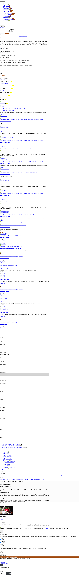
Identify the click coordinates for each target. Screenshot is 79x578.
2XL (0, 479)
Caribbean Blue (24, 475)
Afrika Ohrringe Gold (4, 279)
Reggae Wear (41, 119)
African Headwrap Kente (5, 205)
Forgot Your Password (3, 27)
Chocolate (27, 475)
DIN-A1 (21, 479)
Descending (3, 75)
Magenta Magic (68, 475)
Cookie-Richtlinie (48, 528)
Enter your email (10, 30)
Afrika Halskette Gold (4, 258)
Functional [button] (1, 544)
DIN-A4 (28, 479)
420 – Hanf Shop (6, 468)
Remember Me (3, 26)
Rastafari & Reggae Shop (25, 45)
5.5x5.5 (7, 479)
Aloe (4, 475)
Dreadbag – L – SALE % (7, 11)
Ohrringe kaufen (2, 114)
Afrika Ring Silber (3, 324)
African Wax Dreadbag (4, 237)
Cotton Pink (30, 475)
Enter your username (11, 29)
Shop (2, 457)
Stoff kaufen (1, 167)
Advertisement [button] (2, 549)
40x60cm (18, 479)
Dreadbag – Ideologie (6, 5)
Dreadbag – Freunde (6, 7)
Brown (18, 475)
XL (35, 479)
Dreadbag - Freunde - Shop (7, 108)
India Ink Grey (60, 475)
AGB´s (3, 521)
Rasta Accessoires (8, 15)
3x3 (1, 479)
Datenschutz (3, 522)
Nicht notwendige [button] (2, 541)
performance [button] (1, 553)
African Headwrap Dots (4, 195)
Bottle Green (15, 475)
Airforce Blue (2, 475)
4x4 (4, 479)
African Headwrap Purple (5, 227)
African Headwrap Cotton (5, 131)
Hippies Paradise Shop (14, 108)
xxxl (43, 479)
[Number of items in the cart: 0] (0, 34)
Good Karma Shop (6, 20)
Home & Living (8, 16)
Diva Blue (38, 475)
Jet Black (63, 475)
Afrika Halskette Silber (4, 268)
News (2, 21)
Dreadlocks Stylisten (7, 9)
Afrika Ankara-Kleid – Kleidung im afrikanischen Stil (10, 248)
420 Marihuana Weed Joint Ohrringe (7, 110)
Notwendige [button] (1, 538)
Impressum (3, 523)
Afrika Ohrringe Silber (4, 291)
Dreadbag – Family (6, 6)
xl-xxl (37, 479)
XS (40, 479)
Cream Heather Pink (34, 475)
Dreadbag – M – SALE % (8, 10)
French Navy (44, 475)
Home (20, 36)
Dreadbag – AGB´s (6, 4)
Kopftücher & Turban (30, 119)
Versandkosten (3, 262)
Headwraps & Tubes (18, 119)
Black (12, 475)
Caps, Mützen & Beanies (9, 14)
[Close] (1, 565)
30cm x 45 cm (12, 479)
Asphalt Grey (10, 475)
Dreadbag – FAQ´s (6, 451)
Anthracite (6, 475)
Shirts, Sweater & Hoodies (10, 13)
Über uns (3, 3)
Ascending (3, 74)
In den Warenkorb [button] (2, 240)
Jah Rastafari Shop (34, 45)
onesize (32, 479)
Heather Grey (48, 475)
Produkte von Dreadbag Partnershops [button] (7, 55)
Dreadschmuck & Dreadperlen (10, 19)
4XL (5, 479)
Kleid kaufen (1, 251)
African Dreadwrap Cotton (5, 121)
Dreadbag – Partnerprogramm (7, 454)
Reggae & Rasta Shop (24, 36)
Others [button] (1, 551)
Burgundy (20, 475)
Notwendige (2, 539)
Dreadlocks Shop (6, 17)
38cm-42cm (15, 479)
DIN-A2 (23, 479)
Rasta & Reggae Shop (15, 45)
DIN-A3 (26, 479)
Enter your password (11, 31)
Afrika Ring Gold (3, 301)
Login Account (7, 33)
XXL (42, 479)
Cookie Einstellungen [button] (3, 529)
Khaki (65, 475)
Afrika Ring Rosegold (4, 312)
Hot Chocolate (56, 475)
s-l (33, 479)
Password (9, 24)
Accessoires (1, 108)
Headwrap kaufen (2, 135)
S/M (34, 479)
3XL (3, 479)
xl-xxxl (39, 479)
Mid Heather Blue (72, 475)
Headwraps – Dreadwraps (9, 18)
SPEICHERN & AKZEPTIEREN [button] (4, 555)
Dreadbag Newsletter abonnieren (4, 519)
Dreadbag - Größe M (9, 235)
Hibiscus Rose (52, 475)
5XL (9, 479)
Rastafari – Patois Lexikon (7, 8)
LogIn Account (2, 25)
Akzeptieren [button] (7, 529)
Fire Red (41, 475)
